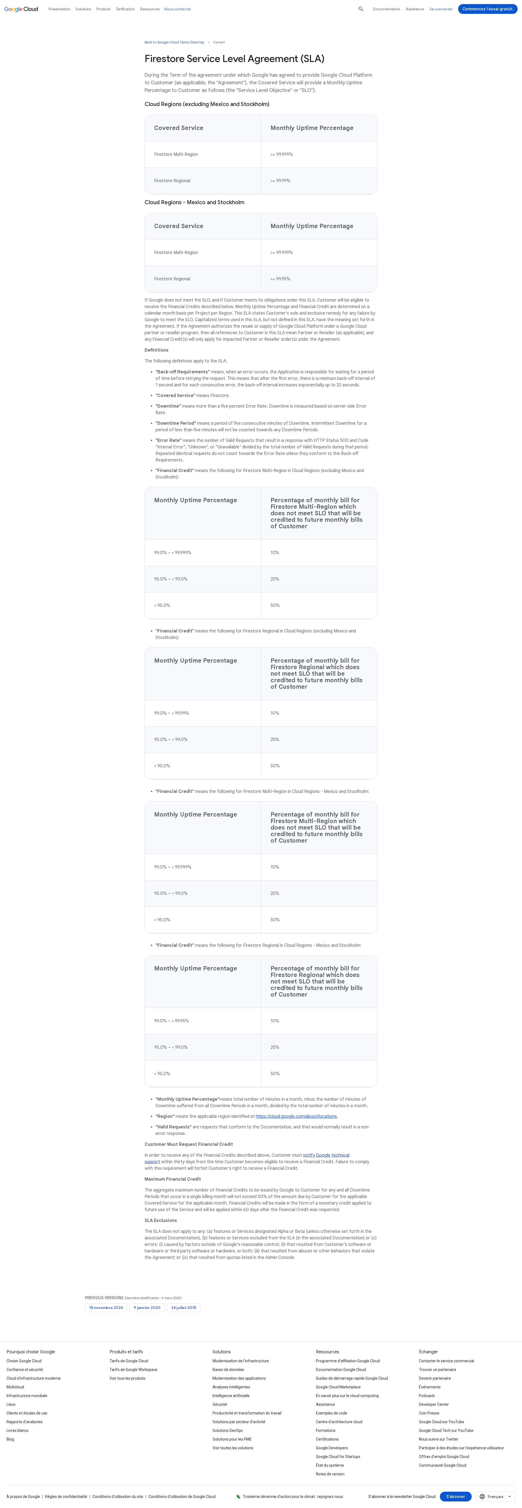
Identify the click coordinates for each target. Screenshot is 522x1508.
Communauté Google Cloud (442, 1465)
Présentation (59, 9)
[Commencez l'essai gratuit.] (488, 8)
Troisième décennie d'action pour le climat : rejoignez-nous (293, 1496)
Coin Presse (429, 1413)
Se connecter (441, 9)
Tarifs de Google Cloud (129, 1361)
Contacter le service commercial (446, 1361)
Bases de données (228, 1369)
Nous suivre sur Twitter (438, 1439)
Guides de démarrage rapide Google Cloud (352, 1378)
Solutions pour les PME (232, 1439)
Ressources (150, 9)
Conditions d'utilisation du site (117, 1496)
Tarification (125, 9)
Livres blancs (18, 1430)
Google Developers (332, 1448)
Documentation (386, 9)
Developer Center (434, 1404)
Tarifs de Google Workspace (133, 1369)
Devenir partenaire (435, 1378)
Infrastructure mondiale (27, 1396)
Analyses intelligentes (231, 1387)
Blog (10, 1439)
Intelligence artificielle (231, 1396)
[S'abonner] (456, 1496)
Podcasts (427, 1396)
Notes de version (330, 1474)
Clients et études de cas (27, 1413)
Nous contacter (177, 9)
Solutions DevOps (228, 1430)
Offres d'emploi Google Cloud (444, 1456)
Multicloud (15, 1387)
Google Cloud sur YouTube (441, 1422)
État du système (330, 1465)
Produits (103, 9)
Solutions (83, 9)
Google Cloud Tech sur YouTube (446, 1430)
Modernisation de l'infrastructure (241, 1361)
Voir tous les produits (127, 1378)
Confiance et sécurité (25, 1369)
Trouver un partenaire (437, 1369)
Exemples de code (331, 1413)
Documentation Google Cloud (341, 1369)
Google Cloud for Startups (338, 1456)
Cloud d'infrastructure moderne (34, 1378)
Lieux (11, 1404)
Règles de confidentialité (66, 1496)
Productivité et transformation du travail (247, 1413)
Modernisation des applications (239, 1378)
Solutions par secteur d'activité (239, 1422)
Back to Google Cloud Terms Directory (174, 42)
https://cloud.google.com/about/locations (296, 1116)
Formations (325, 1430)
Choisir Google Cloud (24, 1361)
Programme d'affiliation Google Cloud (348, 1361)
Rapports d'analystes (25, 1422)
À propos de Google (23, 1496)
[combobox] (495, 1496)
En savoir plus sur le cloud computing (347, 1396)
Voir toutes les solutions (233, 1448)
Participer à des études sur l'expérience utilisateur (461, 1448)
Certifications (327, 1439)
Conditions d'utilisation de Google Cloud (182, 1496)
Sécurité (220, 1404)
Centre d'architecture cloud (339, 1422)
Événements (430, 1387)
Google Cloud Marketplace (338, 1387)
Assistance (415, 9)
